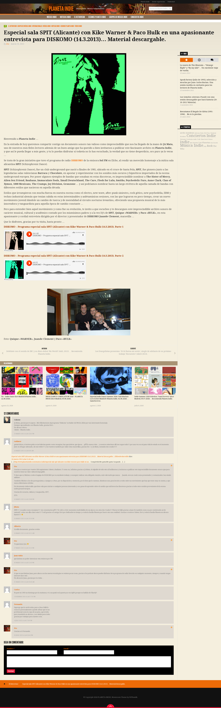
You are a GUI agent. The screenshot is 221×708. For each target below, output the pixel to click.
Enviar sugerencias (158, 2)
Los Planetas (204, 142)
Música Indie (52, 17)
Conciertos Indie (137, 17)
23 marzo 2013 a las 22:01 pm (24, 433)
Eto (7, 44)
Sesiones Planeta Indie (97, 17)
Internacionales (37, 26)
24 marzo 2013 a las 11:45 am (22, 459)
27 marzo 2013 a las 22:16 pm (24, 548)
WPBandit (133, 697)
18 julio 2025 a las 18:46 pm (23, 635)
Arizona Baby (199, 133)
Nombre (11, 649)
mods (216, 143)
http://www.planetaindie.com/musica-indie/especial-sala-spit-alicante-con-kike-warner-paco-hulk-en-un (51, 462)
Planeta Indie (145, 2)
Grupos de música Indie (118, 17)
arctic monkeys (187, 133)
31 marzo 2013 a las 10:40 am (24, 582)
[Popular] (186, 60)
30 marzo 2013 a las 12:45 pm (24, 562)
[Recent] (199, 60)
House (210, 139)
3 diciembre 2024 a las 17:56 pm (24, 596)
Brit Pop (207, 133)
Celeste (17, 420)
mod (212, 143)
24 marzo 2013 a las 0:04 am (24, 450)
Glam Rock (204, 139)
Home (5, 684)
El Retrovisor (79, 17)
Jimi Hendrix (194, 143)
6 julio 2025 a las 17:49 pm (23, 620)
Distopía (183, 139)
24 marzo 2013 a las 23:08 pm (24, 499)
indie (184, 142)
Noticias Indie (65, 17)
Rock (210, 145)
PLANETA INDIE (61, 8)
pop (205, 146)
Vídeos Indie (78, 26)
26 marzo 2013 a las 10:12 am (24, 533)
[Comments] (212, 60)
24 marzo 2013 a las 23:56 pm (24, 518)
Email (66, 649)
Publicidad (171, 2)
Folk (198, 139)
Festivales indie (191, 139)
